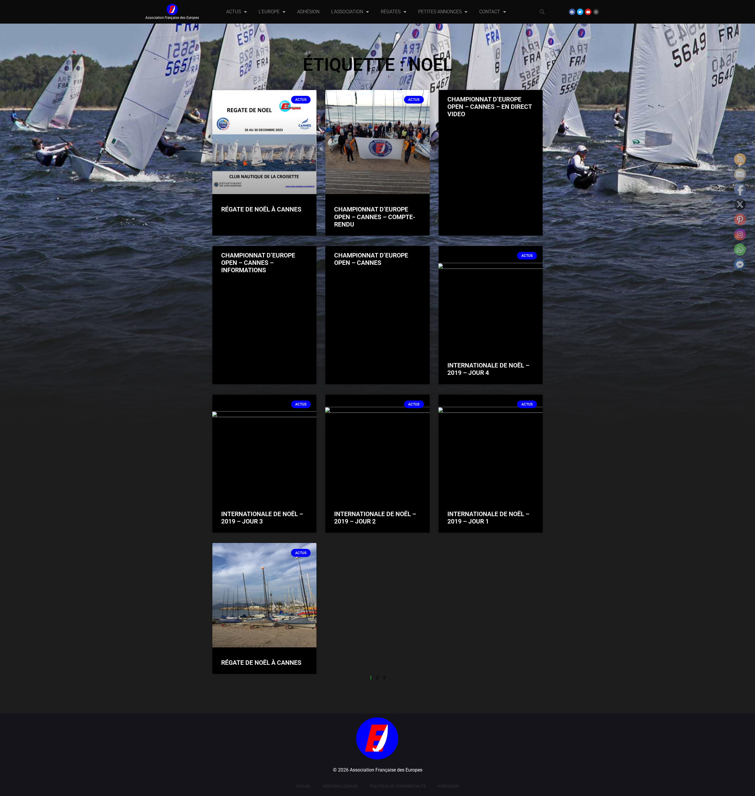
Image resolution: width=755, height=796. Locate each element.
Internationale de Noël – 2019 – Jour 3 (262, 518)
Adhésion (308, 11)
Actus (233, 11)
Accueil (303, 786)
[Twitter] (580, 12)
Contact (489, 11)
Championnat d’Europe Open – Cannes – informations (258, 263)
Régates (391, 11)
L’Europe (269, 11)
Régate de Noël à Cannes (261, 209)
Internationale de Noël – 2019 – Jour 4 (488, 369)
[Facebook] (572, 12)
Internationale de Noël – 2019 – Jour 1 (488, 518)
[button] (542, 12)
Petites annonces (440, 11)
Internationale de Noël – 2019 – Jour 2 (375, 518)
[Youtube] (588, 12)
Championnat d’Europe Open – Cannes (371, 259)
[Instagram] (596, 12)
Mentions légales (340, 786)
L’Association (347, 11)
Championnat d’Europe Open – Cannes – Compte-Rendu (374, 217)
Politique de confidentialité (398, 786)
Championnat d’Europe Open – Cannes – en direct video (489, 107)
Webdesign (448, 786)
